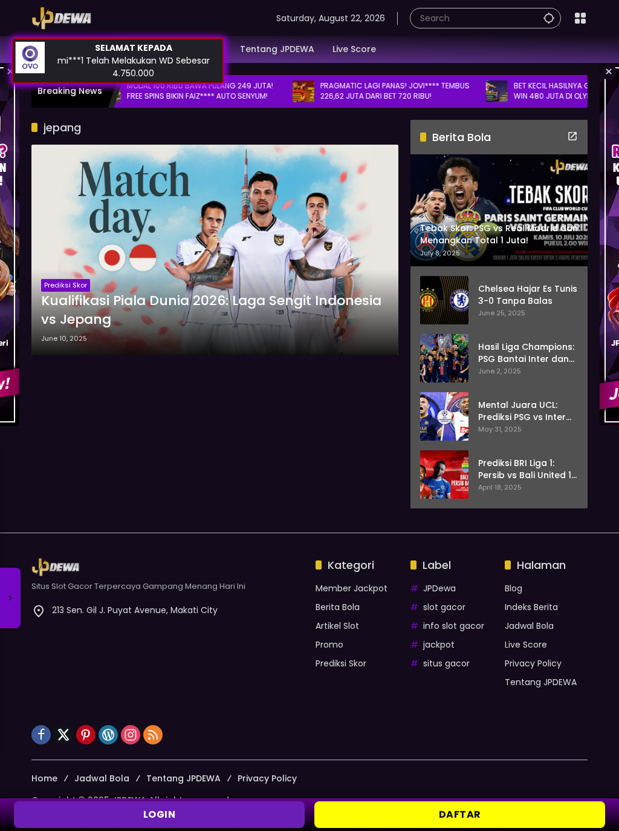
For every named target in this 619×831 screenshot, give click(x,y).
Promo (329, 645)
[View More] (572, 136)
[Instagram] (130, 734)
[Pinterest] (86, 734)
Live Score (526, 645)
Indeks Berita (531, 607)
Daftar (460, 814)
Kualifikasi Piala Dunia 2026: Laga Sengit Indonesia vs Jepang (211, 310)
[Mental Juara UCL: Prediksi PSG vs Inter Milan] (444, 416)
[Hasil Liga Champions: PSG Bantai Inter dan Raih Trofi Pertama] (444, 358)
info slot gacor (453, 626)
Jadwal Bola (529, 626)
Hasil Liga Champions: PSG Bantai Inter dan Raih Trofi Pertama (526, 353)
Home (44, 778)
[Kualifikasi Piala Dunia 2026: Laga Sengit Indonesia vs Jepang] (214, 250)
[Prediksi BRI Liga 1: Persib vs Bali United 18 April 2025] (444, 474)
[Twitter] (63, 734)
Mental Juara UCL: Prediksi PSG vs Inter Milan (522, 411)
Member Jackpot (351, 588)
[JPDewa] (61, 17)
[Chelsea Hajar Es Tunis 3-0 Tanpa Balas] (444, 300)
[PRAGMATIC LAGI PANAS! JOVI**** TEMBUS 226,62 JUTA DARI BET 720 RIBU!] (273, 91)
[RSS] (153, 734)
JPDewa (439, 588)
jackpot (439, 645)
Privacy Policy (533, 663)
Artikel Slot (337, 626)
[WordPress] (108, 734)
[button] (549, 18)
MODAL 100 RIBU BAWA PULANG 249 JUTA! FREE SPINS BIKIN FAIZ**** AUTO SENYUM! (169, 91)
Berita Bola (338, 607)
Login (159, 814)
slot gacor (444, 607)
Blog (513, 588)
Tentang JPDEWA (541, 682)
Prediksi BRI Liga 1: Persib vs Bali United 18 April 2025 (527, 469)
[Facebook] (41, 734)
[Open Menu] (580, 18)
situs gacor (446, 663)
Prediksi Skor (65, 285)
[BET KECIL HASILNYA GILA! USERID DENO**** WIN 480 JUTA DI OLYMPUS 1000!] (466, 91)
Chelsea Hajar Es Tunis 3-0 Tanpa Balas (527, 295)
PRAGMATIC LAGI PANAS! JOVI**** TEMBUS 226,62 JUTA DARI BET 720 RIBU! (364, 91)
